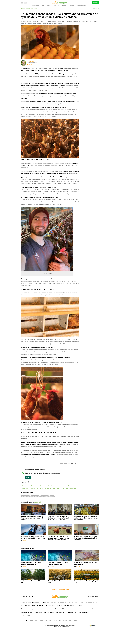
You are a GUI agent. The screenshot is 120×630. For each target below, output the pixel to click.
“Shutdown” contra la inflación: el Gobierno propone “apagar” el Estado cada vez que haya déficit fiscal (59, 518)
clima (75, 620)
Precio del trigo (71, 612)
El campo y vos (25, 605)
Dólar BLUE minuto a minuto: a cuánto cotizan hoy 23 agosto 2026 (31, 563)
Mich (33, 61)
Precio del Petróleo (26, 616)
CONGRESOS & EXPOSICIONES (81, 5)
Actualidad (28, 8)
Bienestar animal (34, 8)
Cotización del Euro (78, 602)
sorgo (70, 620)
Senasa (53, 602)
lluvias (80, 605)
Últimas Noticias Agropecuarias (30, 602)
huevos (52, 496)
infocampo (24, 522)
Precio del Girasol (84, 612)
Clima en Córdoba (60, 609)
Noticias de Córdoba (26, 612)
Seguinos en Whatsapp (95, 3)
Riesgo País (38, 612)
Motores (59, 605)
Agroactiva (71, 5)
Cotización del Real (91, 602)
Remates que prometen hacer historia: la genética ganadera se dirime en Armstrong (33, 537)
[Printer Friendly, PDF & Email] (78, 463)
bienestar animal (25, 496)
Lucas (30, 61)
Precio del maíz (60, 612)
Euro (36, 620)
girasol (55, 620)
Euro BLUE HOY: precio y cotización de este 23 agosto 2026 (86, 563)
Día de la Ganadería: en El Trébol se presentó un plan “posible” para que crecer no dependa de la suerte (58, 538)
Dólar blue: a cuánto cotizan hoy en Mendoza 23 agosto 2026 (58, 563)
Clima (43, 5)
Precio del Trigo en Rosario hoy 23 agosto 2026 (59, 581)
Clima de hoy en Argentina (28, 609)
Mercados (64, 5)
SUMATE (28, 477)
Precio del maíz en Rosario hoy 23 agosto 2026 (32, 581)
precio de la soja (63, 620)
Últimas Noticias (35, 5)
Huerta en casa (50, 605)
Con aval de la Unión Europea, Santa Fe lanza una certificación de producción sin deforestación (85, 538)
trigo (50, 620)
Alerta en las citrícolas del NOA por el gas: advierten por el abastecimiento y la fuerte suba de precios (86, 518)
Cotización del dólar (64, 602)
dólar (31, 620)
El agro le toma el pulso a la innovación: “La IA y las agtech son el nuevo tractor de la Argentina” (33, 518)
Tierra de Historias (69, 605)
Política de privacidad (93, 596)
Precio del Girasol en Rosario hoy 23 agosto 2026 (86, 581)
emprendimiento (35, 496)
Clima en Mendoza (72, 609)
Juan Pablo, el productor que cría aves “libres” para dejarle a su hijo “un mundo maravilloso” (49, 488)
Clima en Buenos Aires (45, 609)
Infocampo (23, 8)
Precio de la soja (49, 612)
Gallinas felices (44, 496)
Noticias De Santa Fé (87, 609)
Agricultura (56, 5)
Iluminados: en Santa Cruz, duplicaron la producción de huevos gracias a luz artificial (47, 485)
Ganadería (49, 5)
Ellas (33, 605)
